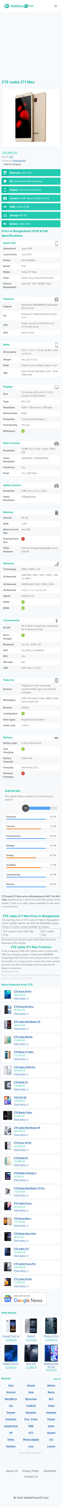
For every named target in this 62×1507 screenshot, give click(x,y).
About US (12, 1470)
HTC (31, 1432)
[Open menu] (55, 6)
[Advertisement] (31, 45)
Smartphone (19, 160)
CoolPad (31, 1405)
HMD (31, 1426)
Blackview (31, 1398)
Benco (51, 1392)
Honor (51, 1426)
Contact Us (31, 1476)
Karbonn (10, 1446)
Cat (11, 1405)
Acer (11, 1385)
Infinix (11, 1439)
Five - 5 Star (31, 1419)
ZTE (30, 984)
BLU (51, 1398)
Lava (31, 1446)
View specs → (21, 998)
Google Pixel (11, 1426)
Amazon (10, 1392)
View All (56, 1379)
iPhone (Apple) (31, 1439)
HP (10, 1432)
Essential (51, 1412)
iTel (51, 1439)
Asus (31, 1392)
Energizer (31, 1412)
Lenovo (51, 1446)
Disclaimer (50, 1470)
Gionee (51, 1419)
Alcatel (31, 1385)
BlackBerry (11, 1398)
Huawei (51, 1432)
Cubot (51, 1405)
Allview (51, 1385)
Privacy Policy (30, 1470)
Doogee (11, 1412)
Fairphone (10, 1419)
